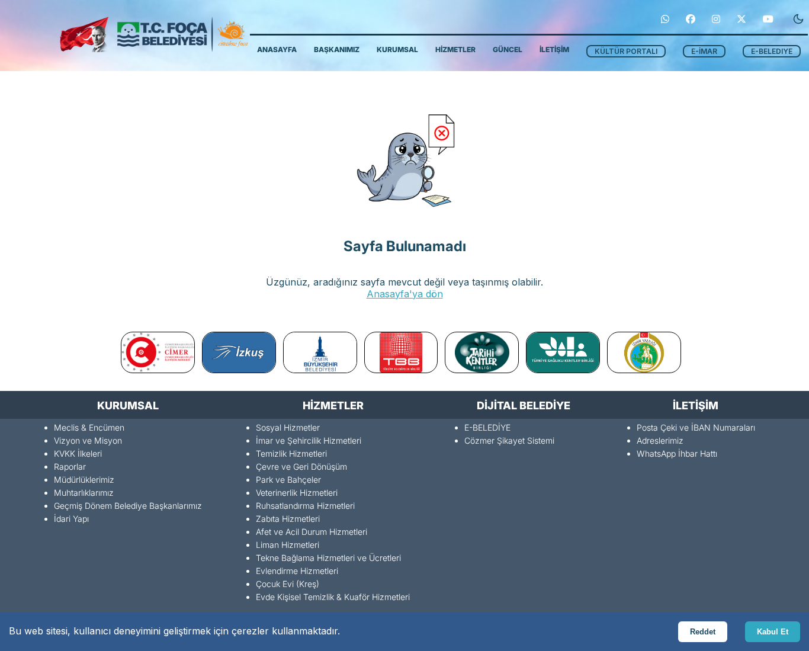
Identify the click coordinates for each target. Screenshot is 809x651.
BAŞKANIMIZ (336, 49)
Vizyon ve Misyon (88, 440)
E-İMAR (704, 51)
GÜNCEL (507, 49)
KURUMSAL (397, 49)
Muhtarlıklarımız (84, 493)
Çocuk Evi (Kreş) (287, 584)
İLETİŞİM (554, 49)
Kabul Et (772, 631)
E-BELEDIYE (771, 51)
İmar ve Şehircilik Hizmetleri (308, 440)
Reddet (702, 631)
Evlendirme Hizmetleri (297, 571)
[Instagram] (716, 19)
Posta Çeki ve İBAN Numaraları (696, 427)
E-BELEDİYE (487, 427)
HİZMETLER (455, 49)
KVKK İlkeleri (78, 453)
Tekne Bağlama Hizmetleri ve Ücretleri (328, 558)
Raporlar (70, 466)
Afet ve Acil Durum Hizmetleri (311, 532)
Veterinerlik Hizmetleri (297, 493)
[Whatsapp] (665, 19)
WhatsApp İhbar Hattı (677, 453)
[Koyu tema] (798, 18)
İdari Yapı (71, 519)
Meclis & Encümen (89, 427)
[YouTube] (768, 19)
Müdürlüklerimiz (84, 479)
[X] (741, 19)
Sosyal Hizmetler (288, 427)
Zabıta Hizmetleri (288, 519)
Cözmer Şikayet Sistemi (509, 440)
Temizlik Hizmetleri (291, 453)
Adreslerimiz (660, 440)
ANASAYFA (277, 49)
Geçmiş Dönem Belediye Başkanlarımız (128, 506)
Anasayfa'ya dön (405, 294)
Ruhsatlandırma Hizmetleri (305, 506)
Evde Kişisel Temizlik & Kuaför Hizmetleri (333, 597)
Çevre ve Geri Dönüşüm (301, 466)
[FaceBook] (690, 19)
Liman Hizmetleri (287, 545)
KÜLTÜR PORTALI (626, 51)
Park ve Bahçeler (288, 479)
